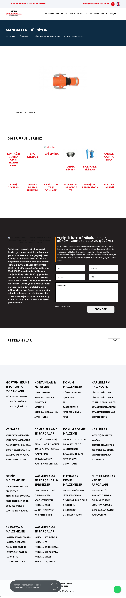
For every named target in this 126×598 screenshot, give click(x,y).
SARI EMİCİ (39, 407)
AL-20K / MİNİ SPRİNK (44, 510)
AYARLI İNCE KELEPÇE (16, 547)
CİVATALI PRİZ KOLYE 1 (102, 397)
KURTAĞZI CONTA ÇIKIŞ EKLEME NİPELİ (13, 159)
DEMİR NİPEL (69, 505)
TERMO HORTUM (42, 392)
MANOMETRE (12, 557)
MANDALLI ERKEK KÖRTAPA (46, 547)
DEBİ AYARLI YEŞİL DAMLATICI (51, 187)
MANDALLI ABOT (42, 505)
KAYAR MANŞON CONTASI (104, 407)
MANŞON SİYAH (70, 459)
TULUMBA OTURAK (101, 500)
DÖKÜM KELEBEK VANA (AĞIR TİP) (18, 450)
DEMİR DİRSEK (70, 168)
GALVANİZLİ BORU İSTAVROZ (75, 439)
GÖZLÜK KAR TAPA (43, 459)
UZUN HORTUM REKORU (17, 511)
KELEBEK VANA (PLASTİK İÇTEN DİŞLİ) (18, 435)
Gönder (101, 309)
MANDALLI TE (40, 542)
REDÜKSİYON (98, 459)
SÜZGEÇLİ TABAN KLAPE (17, 455)
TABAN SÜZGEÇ (70, 407)
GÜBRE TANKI (40, 402)
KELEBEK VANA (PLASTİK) (18, 440)
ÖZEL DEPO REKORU (15, 561)
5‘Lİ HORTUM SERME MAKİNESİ (18, 396)
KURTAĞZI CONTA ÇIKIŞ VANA (46, 439)
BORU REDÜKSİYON (15, 506)
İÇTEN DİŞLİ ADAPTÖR (102, 435)
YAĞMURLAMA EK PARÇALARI (46, 36)
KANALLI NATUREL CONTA (46, 444)
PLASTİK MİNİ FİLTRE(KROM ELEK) (46, 464)
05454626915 (18, 3)
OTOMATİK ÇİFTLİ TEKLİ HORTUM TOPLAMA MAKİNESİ (18, 406)
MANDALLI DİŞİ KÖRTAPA (46, 552)
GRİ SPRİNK (52, 153)
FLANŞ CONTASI (13, 186)
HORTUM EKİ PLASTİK (16, 542)
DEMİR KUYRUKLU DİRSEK (75, 500)
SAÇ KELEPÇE (32, 155)
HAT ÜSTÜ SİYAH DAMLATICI (46, 449)
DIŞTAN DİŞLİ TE (99, 417)
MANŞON (96, 440)
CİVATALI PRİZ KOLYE (101, 392)
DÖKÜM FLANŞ (70, 464)
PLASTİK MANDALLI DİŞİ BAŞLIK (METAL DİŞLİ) (18, 486)
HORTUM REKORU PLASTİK (18, 537)
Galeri (89, 14)
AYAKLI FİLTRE (41, 417)
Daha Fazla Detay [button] (32, 587)
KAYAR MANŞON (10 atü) (103, 412)
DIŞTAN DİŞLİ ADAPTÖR (103, 445)
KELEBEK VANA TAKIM (16, 459)
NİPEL (65, 417)
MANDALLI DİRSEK (42, 557)
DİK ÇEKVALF (12, 491)
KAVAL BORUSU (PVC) (44, 490)
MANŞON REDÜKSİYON (90, 186)
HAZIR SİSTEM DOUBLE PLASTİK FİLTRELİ (46, 397)
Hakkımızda (62, 14)
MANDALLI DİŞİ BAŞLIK (44, 561)
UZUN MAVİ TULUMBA (102, 505)
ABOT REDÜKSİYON (43, 500)
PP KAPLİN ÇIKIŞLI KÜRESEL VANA (104, 402)
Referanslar (100, 14)
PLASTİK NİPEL (41, 454)
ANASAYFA (10, 36)
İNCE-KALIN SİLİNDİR (90, 168)
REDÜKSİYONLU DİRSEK (103, 450)
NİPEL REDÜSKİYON (72, 495)
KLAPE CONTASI (99, 515)
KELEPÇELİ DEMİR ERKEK (17, 501)
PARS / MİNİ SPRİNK (43, 515)
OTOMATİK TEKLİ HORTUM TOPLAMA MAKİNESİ (18, 401)
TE (64, 402)
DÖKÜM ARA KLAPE (72, 392)
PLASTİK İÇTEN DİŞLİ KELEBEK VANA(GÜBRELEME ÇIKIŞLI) (18, 445)
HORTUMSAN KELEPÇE (16, 552)
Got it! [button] (54, 584)
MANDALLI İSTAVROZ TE (70, 187)
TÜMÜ (114, 340)
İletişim (112, 14)
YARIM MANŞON (70, 449)
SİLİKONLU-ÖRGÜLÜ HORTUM (46, 412)
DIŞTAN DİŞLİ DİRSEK (101, 455)
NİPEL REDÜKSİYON (72, 412)
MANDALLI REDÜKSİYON (73, 36)
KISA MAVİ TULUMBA (101, 495)
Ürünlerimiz (76, 14)
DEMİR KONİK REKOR (72, 515)
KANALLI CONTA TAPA (109, 156)
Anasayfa (50, 14)
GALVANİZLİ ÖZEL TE (73, 444)
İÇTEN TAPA (68, 397)
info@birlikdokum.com (96, 3)
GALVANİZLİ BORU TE (73, 454)
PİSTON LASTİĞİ (109, 186)
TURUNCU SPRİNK (42, 495)
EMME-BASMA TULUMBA (33, 187)
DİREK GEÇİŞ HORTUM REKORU (18, 496)
